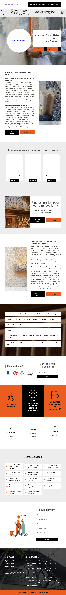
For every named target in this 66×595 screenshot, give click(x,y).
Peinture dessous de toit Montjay (34, 492)
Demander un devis (51, 49)
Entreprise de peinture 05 (3, 12)
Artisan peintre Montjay (51, 479)
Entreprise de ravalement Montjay (14, 479)
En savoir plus (14, 180)
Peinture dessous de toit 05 (63, 12)
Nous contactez (12, 132)
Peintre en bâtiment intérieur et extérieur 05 (12, 12)
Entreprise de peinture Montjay (15, 473)
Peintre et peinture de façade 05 (24, 12)
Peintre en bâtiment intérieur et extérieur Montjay (15, 466)
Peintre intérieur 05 (37, 12)
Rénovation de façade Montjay (15, 486)
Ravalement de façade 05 (50, 12)
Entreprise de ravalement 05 (33, 12)
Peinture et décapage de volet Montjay (34, 466)
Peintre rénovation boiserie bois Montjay (53, 466)
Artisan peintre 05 (41, 12)
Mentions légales (43, 592)
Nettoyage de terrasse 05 (58, 12)
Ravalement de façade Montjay (32, 486)
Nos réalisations (38, 49)
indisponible (45, 4)
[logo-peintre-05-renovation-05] (12, 4)
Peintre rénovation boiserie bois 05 (20, 12)
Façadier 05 (7, 12)
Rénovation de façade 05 (45, 12)
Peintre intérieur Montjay (32, 479)
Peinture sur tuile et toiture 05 (29, 12)
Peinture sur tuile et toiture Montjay (52, 473)
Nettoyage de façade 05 (54, 12)
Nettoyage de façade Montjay (53, 486)
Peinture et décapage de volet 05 (16, 12)
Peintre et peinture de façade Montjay (34, 473)
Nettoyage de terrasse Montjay (15, 492)
